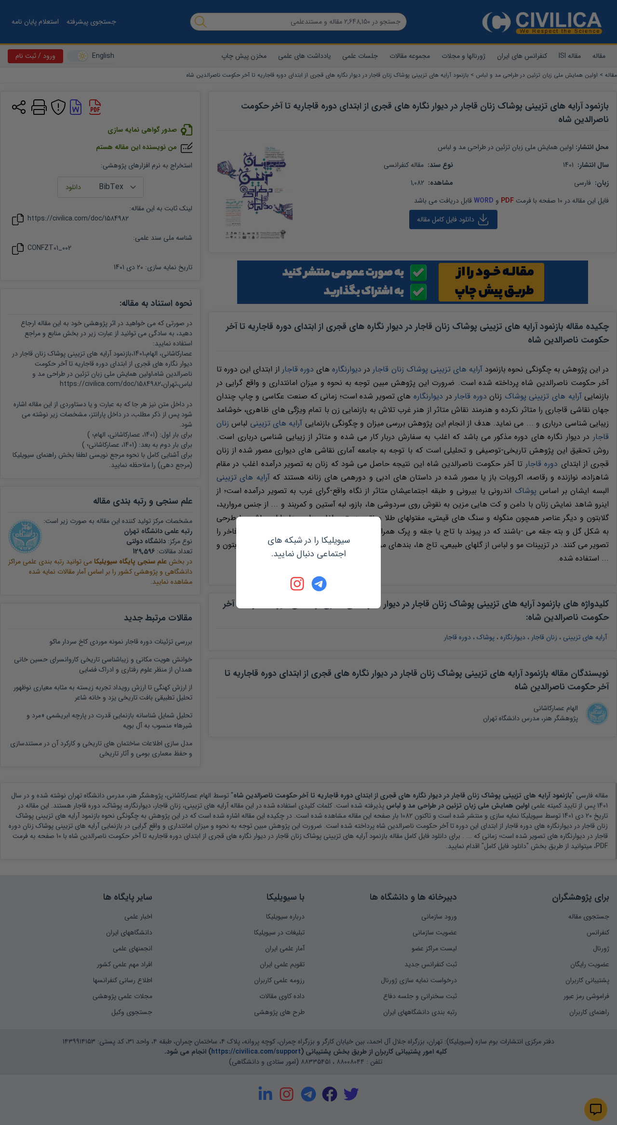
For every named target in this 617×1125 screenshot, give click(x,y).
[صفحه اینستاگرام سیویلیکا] (298, 583)
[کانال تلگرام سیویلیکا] (319, 583)
